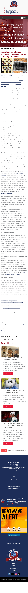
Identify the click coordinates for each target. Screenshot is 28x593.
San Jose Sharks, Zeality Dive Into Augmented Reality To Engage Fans (13, 425)
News (13, 565)
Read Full (8, 373)
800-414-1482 (9, 7)
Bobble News (14, 24)
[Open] (14, 520)
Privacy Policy (14, 569)
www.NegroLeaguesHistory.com (9, 300)
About (14, 563)
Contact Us (14, 567)
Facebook (7, 274)
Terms (14, 570)
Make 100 (5, 111)
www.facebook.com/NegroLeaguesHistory (12, 302)
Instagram (19, 274)
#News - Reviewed (8, 339)
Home (7, 24)
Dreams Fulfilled (5, 84)
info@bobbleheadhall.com (11, 9)
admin (13, 48)
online (23, 272)
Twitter (12, 274)
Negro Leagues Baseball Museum (11, 308)
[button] (2, 17)
